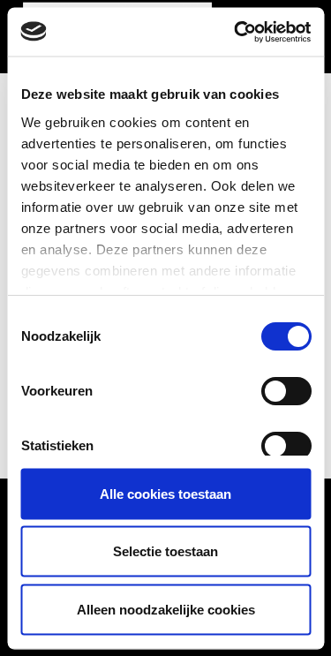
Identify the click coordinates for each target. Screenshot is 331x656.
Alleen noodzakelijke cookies (166, 608)
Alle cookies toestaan (165, 493)
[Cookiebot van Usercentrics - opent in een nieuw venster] (236, 31)
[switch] (285, 391)
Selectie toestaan (165, 551)
